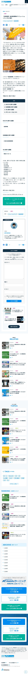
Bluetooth (11, 475)
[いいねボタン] (19, 25)
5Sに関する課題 (10, 109)
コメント (7, 262)
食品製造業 (16, 20)
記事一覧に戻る (14, 326)
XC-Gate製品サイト (13, 662)
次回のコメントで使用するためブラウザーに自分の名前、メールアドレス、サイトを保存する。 (15, 296)
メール (6, 289)
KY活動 (22, 478)
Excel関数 (5, 478)
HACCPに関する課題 (11, 104)
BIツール (5, 475)
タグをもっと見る (13, 483)
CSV (16, 475)
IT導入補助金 (16, 478)
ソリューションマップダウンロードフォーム (13, 194)
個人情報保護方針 (4, 665)
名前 (6, 282)
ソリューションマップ (8, 20)
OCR (4, 480)
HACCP (10, 478)
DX (19, 475)
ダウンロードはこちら (11, 112)
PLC (8, 480)
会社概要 (3, 662)
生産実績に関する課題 (11, 107)
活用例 (5, 13)
